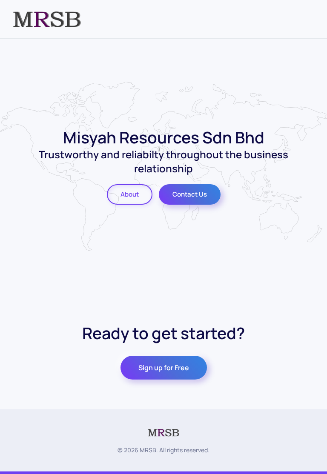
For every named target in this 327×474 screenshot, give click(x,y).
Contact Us (189, 194)
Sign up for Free (163, 367)
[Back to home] (47, 19)
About (129, 194)
